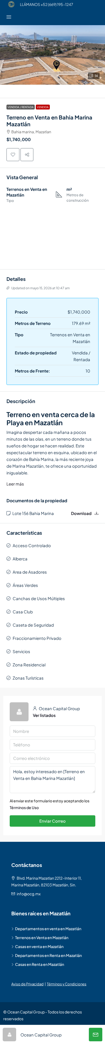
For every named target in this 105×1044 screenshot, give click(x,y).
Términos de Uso (24, 807)
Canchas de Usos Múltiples (39, 598)
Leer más (15, 483)
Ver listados (44, 715)
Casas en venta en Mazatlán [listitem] (39, 946)
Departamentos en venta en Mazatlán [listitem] (48, 928)
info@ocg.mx (29, 893)
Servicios (21, 651)
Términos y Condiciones (66, 984)
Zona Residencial (29, 664)
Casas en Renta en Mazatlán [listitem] (39, 964)
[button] (52, 55)
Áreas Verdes (25, 585)
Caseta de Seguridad (33, 624)
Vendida (43, 107)
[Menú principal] (9, 17)
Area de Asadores (30, 571)
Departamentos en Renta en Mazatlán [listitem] (48, 955)
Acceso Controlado (32, 545)
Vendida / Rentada (21, 107)
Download (81, 513)
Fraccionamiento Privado (37, 638)
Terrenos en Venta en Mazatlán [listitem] (41, 937)
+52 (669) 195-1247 (57, 4)
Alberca (20, 558)
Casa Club (23, 611)
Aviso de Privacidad (27, 984)
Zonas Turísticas (28, 677)
